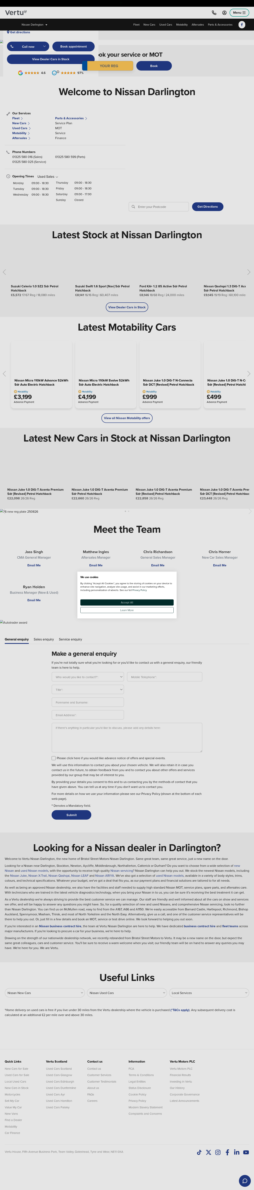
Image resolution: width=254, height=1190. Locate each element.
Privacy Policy (139, 590)
